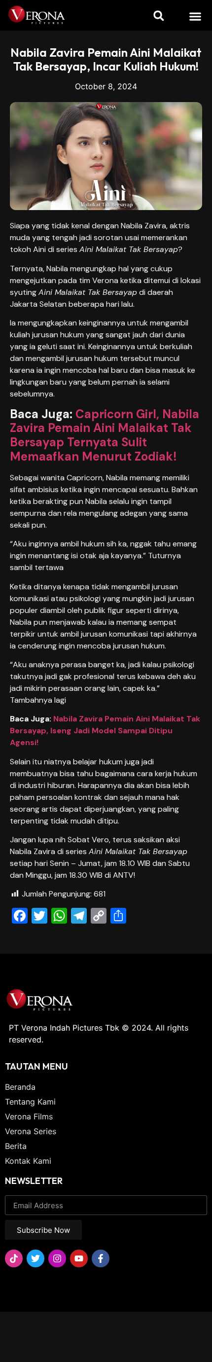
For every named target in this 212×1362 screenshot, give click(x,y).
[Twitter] (35, 1258)
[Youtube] (79, 1258)
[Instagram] (57, 1258)
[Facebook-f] (100, 1258)
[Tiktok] (14, 1258)
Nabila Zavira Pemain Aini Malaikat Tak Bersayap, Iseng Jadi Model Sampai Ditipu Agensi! (105, 731)
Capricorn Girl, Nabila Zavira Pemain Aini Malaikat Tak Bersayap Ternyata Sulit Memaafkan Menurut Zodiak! (104, 435)
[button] (195, 16)
